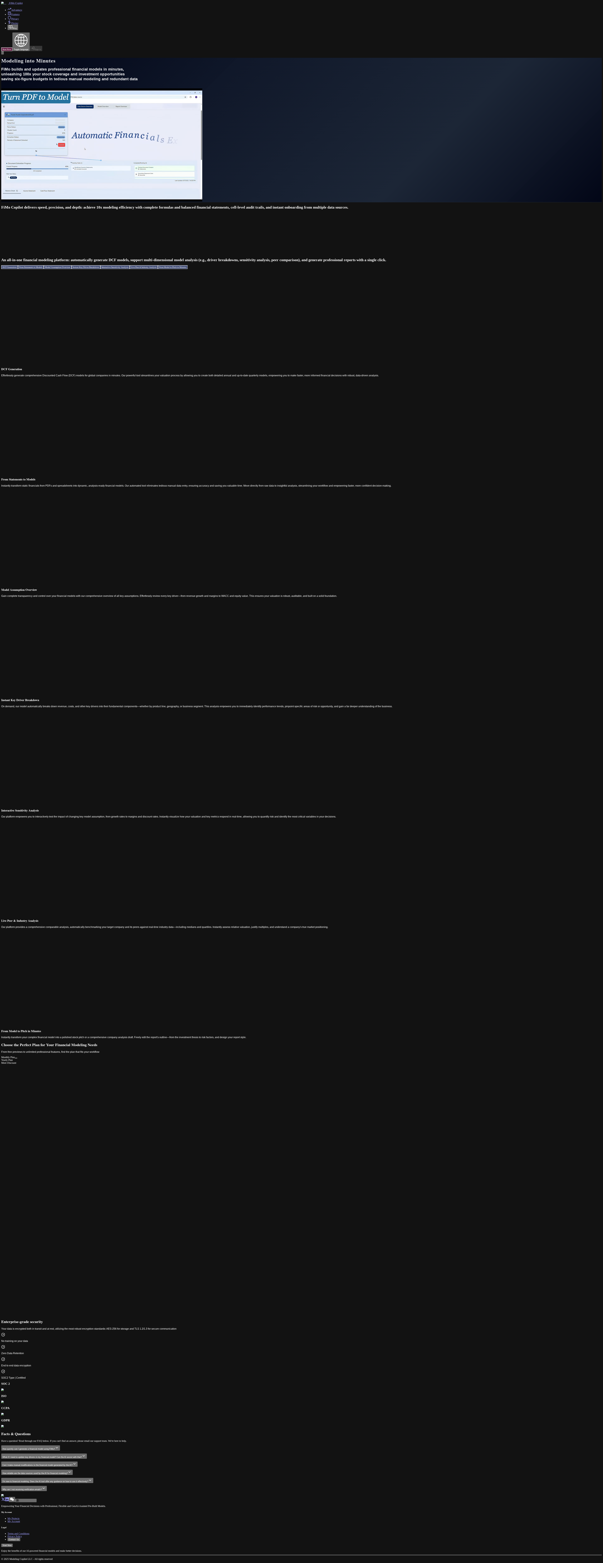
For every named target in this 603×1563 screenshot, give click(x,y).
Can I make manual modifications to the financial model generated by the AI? (38, 1465)
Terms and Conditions (18, 1533)
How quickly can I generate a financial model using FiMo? (29, 1449)
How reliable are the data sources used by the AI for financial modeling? (35, 1473)
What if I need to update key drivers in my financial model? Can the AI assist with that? (42, 1457)
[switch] (16, 1058)
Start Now (7, 49)
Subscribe (7, 1251)
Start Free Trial (9, 1179)
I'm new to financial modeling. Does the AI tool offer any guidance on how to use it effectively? (45, 1481)
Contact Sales (9, 1316)
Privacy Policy (15, 1536)
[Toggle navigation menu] (2, 52)
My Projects (13, 1518)
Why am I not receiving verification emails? (22, 1489)
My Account (14, 1521)
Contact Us (14, 1539)
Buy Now (7, 1117)
